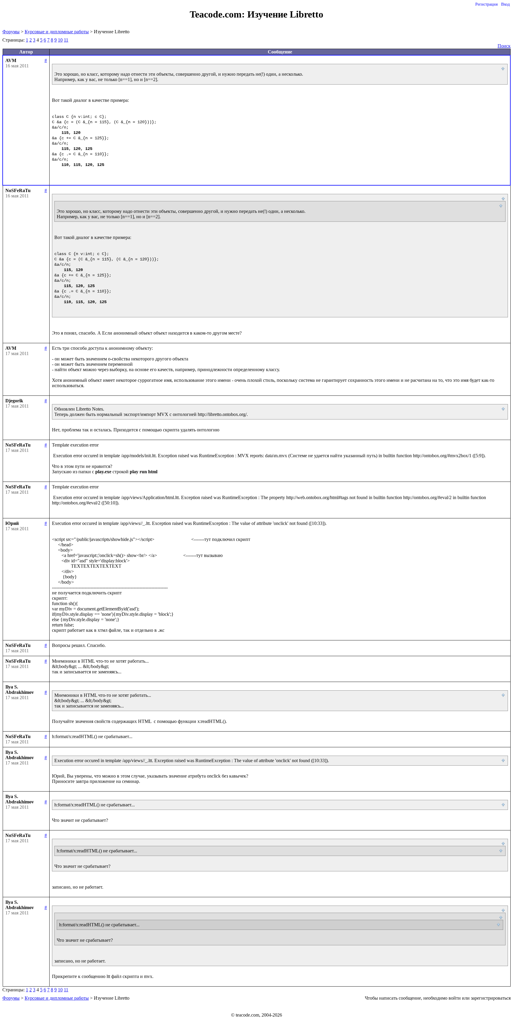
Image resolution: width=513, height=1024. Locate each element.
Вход (505, 4)
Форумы (11, 31)
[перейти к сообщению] (503, 69)
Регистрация (486, 4)
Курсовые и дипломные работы (57, 31)
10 (60, 39)
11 (66, 39)
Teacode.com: (218, 14)
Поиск (504, 45)
